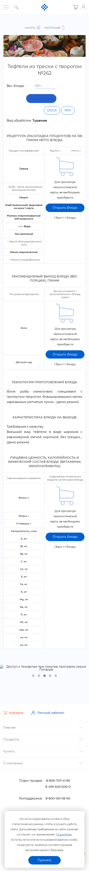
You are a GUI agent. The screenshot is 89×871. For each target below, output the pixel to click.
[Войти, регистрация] (83, 7)
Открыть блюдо (64, 208)
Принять (44, 860)
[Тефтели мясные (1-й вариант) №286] (79, 23)
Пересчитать (41, 98)
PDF (68, 110)
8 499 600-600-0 (58, 787)
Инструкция (52, 27)
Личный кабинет (50, 713)
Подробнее (64, 834)
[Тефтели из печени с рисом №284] (10, 23)
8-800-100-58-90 (58, 798)
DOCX (52, 110)
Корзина (16, 713)
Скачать (30, 27)
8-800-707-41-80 (58, 781)
